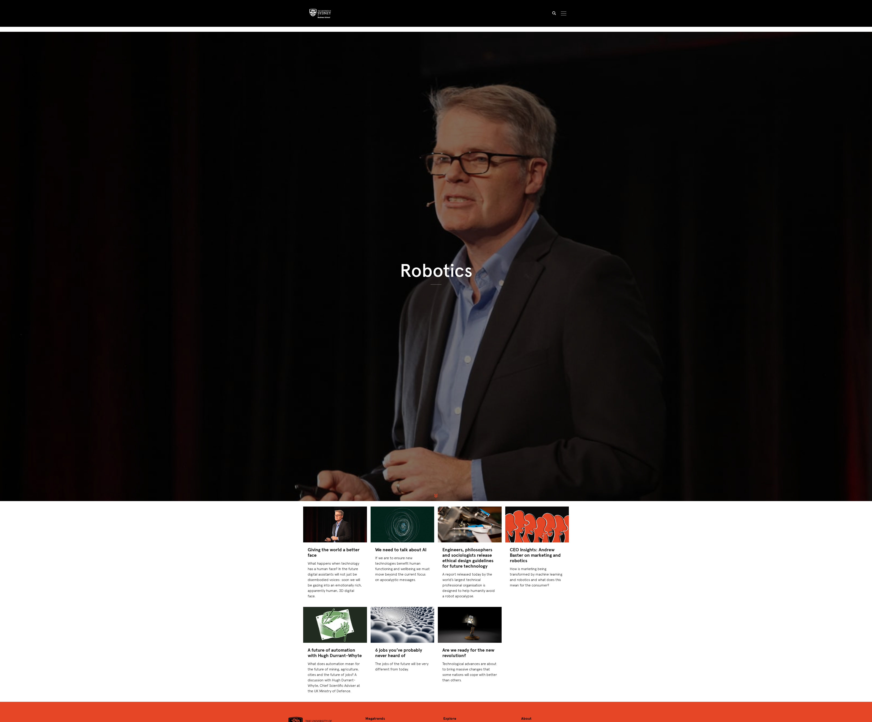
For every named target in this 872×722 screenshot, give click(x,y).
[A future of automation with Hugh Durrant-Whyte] (335, 625)
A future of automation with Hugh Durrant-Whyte (335, 653)
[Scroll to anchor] (436, 495)
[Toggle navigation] (564, 13)
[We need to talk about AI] (402, 524)
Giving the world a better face (333, 552)
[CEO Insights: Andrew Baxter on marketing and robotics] (537, 524)
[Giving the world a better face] (335, 524)
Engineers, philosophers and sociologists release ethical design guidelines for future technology (467, 557)
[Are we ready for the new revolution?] (470, 625)
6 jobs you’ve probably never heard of (398, 653)
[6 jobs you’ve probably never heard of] (402, 625)
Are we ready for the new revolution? (468, 653)
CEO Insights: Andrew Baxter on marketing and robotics (535, 555)
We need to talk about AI (400, 549)
